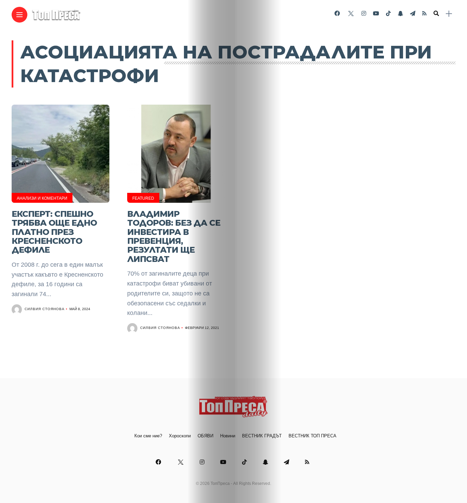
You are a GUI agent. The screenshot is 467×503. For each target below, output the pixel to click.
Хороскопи (180, 435)
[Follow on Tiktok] (388, 13)
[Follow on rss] (424, 13)
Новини (227, 435)
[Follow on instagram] (363, 13)
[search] (436, 14)
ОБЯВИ (205, 435)
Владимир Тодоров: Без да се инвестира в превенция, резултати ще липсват (173, 236)
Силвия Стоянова (45, 309)
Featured (143, 198)
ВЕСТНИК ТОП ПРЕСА (312, 435)
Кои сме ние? (148, 435)
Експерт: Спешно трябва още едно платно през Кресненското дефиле (54, 232)
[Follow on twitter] (350, 13)
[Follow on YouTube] (376, 13)
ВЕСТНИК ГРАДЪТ (262, 435)
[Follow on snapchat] (400, 13)
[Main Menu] (19, 15)
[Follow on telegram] (412, 13)
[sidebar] (449, 14)
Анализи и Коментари (42, 198)
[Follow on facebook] (337, 13)
